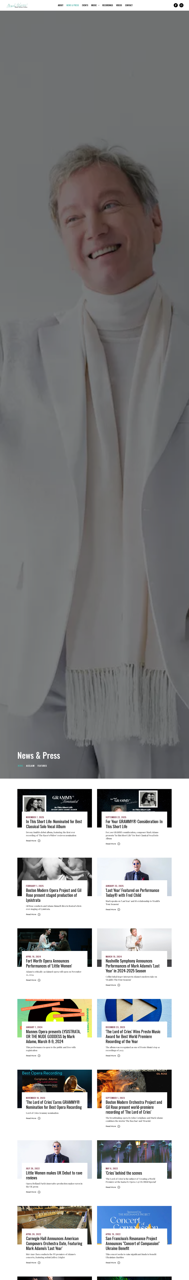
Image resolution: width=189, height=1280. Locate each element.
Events (85, 5)
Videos (119, 5)
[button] (95, 5)
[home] (17, 5)
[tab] (21, 766)
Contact (129, 5)
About (60, 5)
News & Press (72, 5)
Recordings (107, 5)
